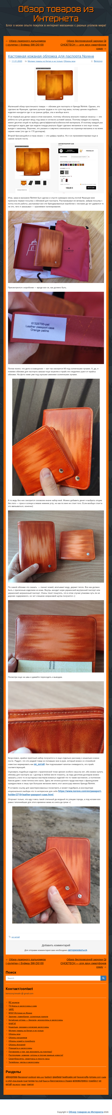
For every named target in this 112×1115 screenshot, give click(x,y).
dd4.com (40, 1077)
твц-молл (16, 1084)
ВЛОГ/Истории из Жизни (20, 1012)
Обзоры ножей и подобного (22, 1040)
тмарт (23, 1084)
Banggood (23, 1076)
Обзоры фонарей (17, 1044)
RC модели (14, 1002)
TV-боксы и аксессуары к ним (23, 1005)
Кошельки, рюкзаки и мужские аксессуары (29, 1026)
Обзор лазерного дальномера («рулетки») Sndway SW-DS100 (26, 42)
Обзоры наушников (18, 1037)
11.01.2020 (17, 61)
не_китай (39, 764)
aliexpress (12, 1077)
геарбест (93, 1080)
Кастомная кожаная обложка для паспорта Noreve (51, 56)
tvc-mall (38, 1080)
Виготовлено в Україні (61, 1080)
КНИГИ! (12, 1023)
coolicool (32, 1076)
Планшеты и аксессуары (20, 1047)
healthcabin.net (69, 1076)
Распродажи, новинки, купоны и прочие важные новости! (36, 1055)
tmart (25, 1080)
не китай (16, 936)
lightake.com (95, 1076)
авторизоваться (77, 950)
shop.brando (17, 1080)
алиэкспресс (80, 1080)
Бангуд (46, 1080)
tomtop (31, 1080)
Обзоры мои (69, 61)
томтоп (30, 1084)
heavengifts (83, 1076)
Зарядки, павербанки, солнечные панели (28, 1016)
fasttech (48, 1076)
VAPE (11, 1009)
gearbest (57, 1077)
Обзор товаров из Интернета (56, 14)
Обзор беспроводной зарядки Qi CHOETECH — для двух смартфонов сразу (83, 44)
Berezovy (98, 61)
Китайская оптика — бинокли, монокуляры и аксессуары (36, 1019)
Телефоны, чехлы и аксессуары (24, 1062)
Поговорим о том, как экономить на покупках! (30, 1051)
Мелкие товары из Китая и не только (45, 61)
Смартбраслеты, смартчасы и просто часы (29, 1058)
